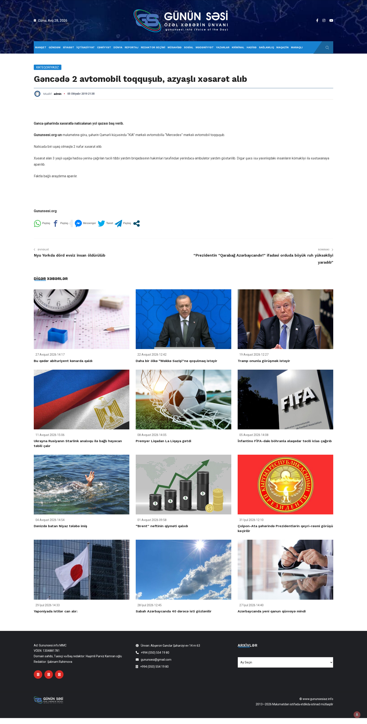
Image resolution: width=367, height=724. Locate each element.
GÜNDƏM (55, 47)
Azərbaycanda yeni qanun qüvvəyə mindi (272, 611)
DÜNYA (117, 47)
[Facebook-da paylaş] (60, 223)
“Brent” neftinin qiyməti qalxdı (162, 526)
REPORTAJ (131, 47)
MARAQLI (297, 47)
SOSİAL (188, 47)
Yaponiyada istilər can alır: (56, 611)
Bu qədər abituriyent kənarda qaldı (63, 361)
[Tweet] (105, 223)
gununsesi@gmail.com (156, 659)
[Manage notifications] (357, 714)
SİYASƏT (68, 47)
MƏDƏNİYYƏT (205, 47)
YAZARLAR (222, 47)
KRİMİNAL (238, 47)
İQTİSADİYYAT (85, 47)
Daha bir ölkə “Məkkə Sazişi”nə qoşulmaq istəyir (176, 361)
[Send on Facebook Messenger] (85, 223)
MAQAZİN (282, 47)
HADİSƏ (252, 47)
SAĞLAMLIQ (266, 47)
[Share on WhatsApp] (42, 223)
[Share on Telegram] (123, 223)
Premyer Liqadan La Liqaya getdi (163, 441)
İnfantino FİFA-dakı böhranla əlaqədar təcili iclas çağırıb (285, 441)
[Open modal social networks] (136, 223)
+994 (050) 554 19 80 (155, 652)
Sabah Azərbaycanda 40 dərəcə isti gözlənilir (174, 611)
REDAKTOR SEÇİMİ (153, 47)
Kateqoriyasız (47, 67)
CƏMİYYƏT (104, 47)
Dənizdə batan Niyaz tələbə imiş (60, 526)
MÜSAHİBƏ (175, 47)
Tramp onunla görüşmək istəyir (264, 361)
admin (57, 93)
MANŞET (40, 47)
